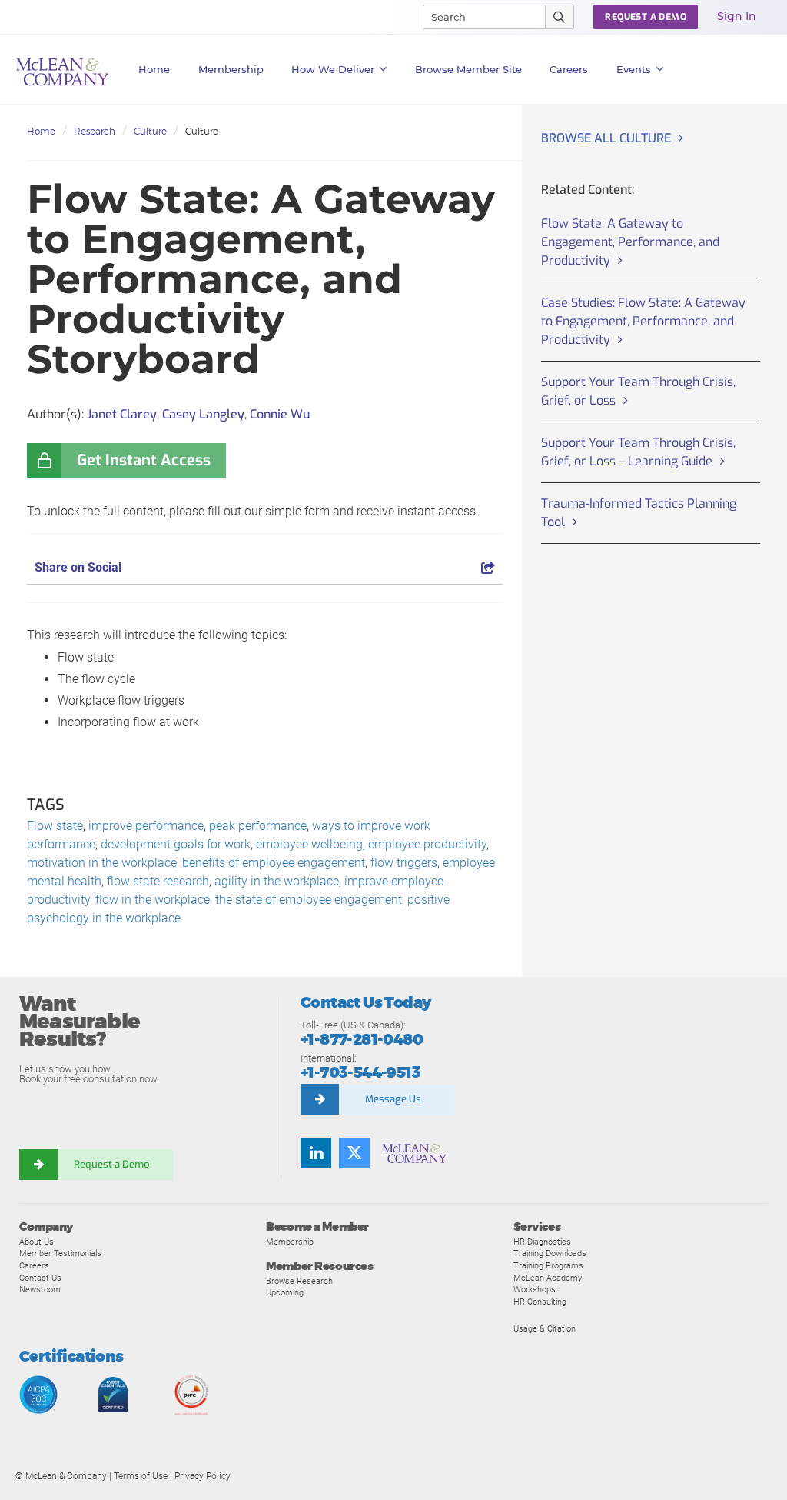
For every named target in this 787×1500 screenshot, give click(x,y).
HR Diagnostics (542, 1241)
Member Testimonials (60, 1253)
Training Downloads (549, 1253)
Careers (34, 1265)
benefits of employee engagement (273, 862)
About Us (36, 1241)
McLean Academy (547, 1277)
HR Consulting (539, 1301)
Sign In (736, 16)
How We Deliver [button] (332, 69)
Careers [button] (569, 69)
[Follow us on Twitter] (354, 1153)
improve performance (146, 825)
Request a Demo (111, 1164)
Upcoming (285, 1292)
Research (94, 131)
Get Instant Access (144, 460)
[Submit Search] (560, 17)
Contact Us (40, 1277)
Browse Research (299, 1280)
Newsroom (40, 1289)
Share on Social (78, 567)
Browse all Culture (606, 138)
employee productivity (427, 844)
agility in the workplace (276, 881)
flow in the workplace (152, 899)
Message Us (393, 1098)
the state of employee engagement (308, 899)
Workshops (534, 1289)
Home (154, 69)
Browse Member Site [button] (468, 69)
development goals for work (176, 844)
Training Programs (548, 1265)
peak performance (258, 825)
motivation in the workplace (102, 862)
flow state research (158, 881)
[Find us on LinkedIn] (316, 1153)
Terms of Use (141, 1476)
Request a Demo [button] (645, 17)
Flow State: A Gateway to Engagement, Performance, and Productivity (630, 241)
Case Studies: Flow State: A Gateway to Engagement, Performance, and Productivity (643, 321)
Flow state (55, 825)
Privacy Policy (202, 1476)
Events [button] (633, 69)
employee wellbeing (309, 844)
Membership (231, 69)
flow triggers (403, 862)
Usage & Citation (544, 1328)
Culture (150, 131)
